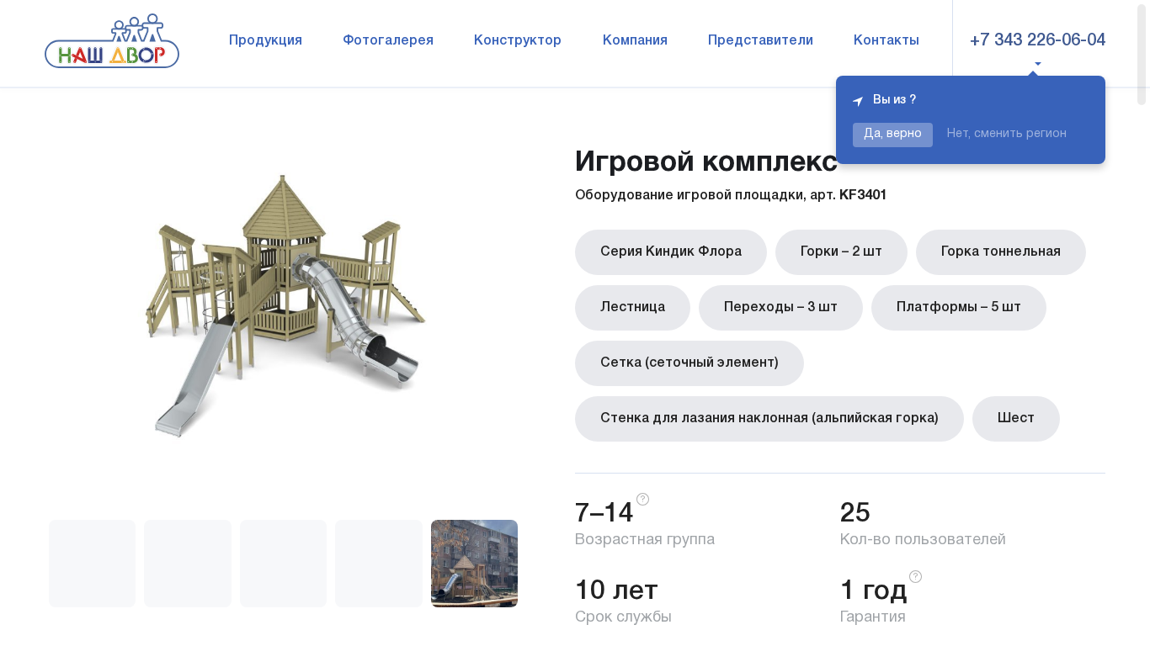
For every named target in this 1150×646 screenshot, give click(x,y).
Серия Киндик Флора (671, 252)
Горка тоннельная (1001, 252)
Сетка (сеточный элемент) (689, 363)
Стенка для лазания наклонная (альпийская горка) (769, 419)
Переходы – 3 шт (781, 308)
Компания (635, 41)
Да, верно (893, 134)
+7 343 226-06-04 (1037, 41)
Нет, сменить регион (1007, 134)
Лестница (632, 308)
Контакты (886, 41)
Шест (1016, 419)
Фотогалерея (388, 41)
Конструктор (518, 41)
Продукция (265, 41)
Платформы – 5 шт (959, 308)
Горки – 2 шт (841, 252)
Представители (760, 41)
